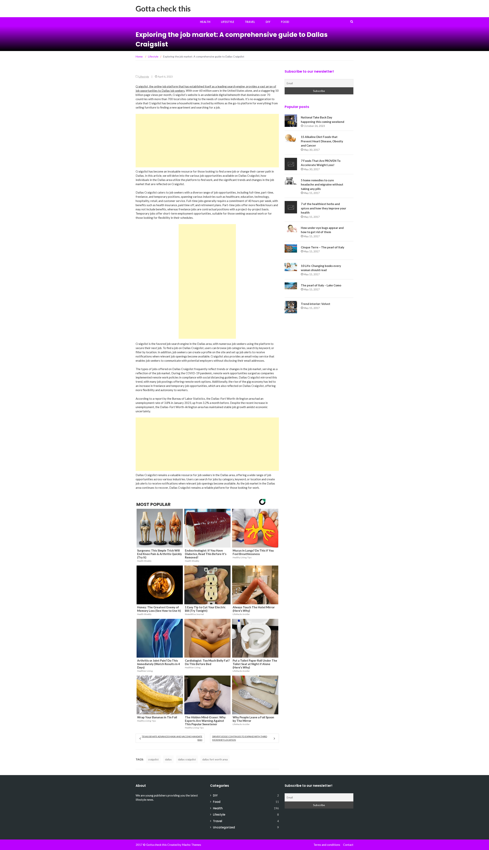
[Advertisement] (207, 140)
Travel (250, 22)
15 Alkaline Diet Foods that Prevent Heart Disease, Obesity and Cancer (322, 141)
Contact (348, 844)
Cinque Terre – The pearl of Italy (322, 247)
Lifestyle (227, 22)
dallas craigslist (187, 759)
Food (285, 22)
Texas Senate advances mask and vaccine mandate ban (172, 738)
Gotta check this (163, 8)
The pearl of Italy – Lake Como (321, 285)
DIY (268, 22)
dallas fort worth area (215, 759)
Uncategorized (224, 827)
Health (205, 22)
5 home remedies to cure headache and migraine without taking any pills (322, 184)
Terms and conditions (326, 844)
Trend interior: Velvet (315, 303)
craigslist (153, 759)
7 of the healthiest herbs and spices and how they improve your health (323, 208)
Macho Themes (191, 844)
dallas (168, 759)
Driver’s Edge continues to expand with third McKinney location (239, 738)
